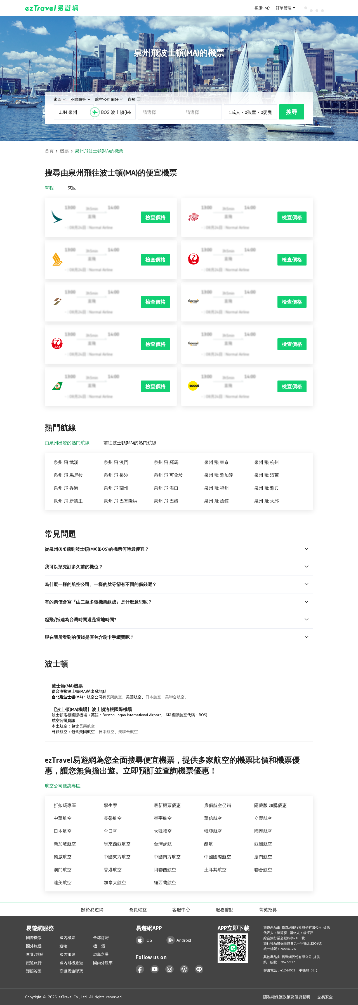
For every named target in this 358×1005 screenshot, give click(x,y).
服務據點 (225, 909)
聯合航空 (263, 869)
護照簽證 (34, 971)
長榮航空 (114, 696)
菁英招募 (268, 909)
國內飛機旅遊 (71, 962)
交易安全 (325, 996)
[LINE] (199, 969)
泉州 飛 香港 (66, 488)
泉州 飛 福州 (216, 488)
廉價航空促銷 (217, 805)
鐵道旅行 (34, 962)
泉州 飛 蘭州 (116, 488)
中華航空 (63, 818)
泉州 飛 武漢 (66, 462)
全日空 (110, 831)
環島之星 (101, 954)
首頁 (49, 151)
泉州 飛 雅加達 (218, 475)
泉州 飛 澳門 (116, 462)
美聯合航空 (175, 696)
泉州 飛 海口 (166, 488)
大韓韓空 (163, 831)
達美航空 (63, 882)
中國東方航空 (117, 857)
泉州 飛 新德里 (68, 501)
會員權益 (138, 909)
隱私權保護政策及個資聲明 (286, 996)
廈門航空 (263, 857)
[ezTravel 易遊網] (52, 8)
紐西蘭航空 (165, 882)
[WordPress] (184, 969)
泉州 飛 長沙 (116, 475)
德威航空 (63, 857)
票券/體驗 (35, 954)
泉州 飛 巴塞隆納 (120, 501)
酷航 (208, 844)
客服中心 (262, 7)
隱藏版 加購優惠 (270, 805)
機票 (64, 151)
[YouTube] (154, 969)
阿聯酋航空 (165, 869)
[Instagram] (169, 969)
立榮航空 (263, 818)
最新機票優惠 (167, 805)
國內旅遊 (67, 954)
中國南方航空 (167, 857)
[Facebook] (140, 969)
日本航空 (153, 696)
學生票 (110, 805)
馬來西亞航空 (117, 844)
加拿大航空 (115, 882)
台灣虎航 (163, 844)
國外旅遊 (34, 945)
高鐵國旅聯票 (71, 971)
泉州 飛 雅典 (266, 488)
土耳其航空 (215, 869)
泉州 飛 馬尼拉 (68, 475)
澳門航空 (63, 869)
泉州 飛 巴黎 (166, 501)
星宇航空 (163, 818)
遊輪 (63, 945)
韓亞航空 (213, 831)
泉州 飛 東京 (216, 462)
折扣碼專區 (65, 805)
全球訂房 (101, 937)
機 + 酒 (99, 945)
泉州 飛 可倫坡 (168, 475)
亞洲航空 (263, 844)
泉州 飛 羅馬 (166, 462)
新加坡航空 (65, 844)
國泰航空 (263, 831)
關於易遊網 (92, 909)
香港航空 (113, 869)
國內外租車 (103, 962)
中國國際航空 (217, 857)
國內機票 (67, 937)
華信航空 (213, 818)
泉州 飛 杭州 (266, 462)
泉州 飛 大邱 (266, 501)
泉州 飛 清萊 (266, 475)
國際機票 (34, 937)
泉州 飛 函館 (216, 501)
